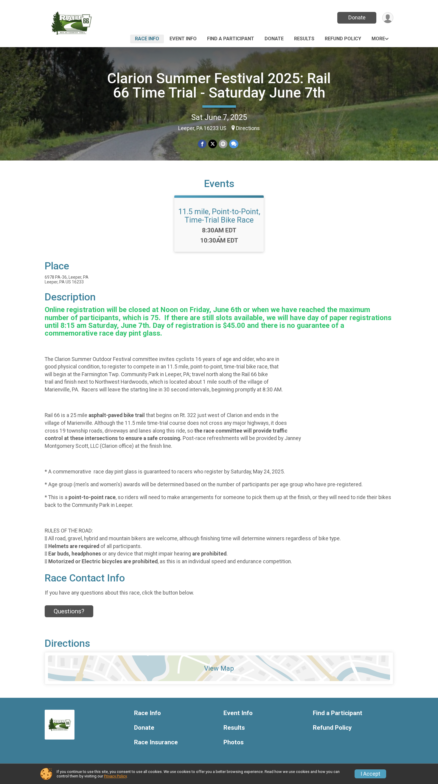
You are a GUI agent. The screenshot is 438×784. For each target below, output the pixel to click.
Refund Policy (343, 38)
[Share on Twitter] (212, 144)
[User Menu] (387, 17)
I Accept (370, 774)
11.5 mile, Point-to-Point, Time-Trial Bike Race (219, 215)
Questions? (69, 611)
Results (304, 38)
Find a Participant (230, 38)
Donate (357, 17)
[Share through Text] (233, 144)
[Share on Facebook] (202, 144)
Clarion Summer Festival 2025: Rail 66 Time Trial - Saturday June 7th (219, 85)
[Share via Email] (223, 144)
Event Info (183, 38)
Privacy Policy (115, 776)
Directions (248, 128)
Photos (233, 742)
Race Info (147, 38)
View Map (219, 668)
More (378, 38)
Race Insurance (156, 742)
